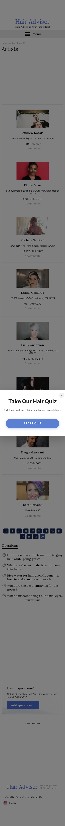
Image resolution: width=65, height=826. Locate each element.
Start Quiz (33, 423)
